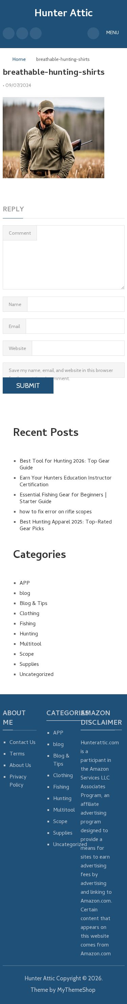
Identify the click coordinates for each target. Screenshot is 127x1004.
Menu (112, 33)
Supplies (29, 664)
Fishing (28, 624)
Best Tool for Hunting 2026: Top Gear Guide (65, 465)
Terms (17, 754)
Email (14, 326)
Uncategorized (37, 675)
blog (25, 593)
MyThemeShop (76, 989)
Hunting (29, 634)
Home (19, 59)
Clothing (29, 614)
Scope (27, 654)
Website (17, 348)
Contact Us (22, 743)
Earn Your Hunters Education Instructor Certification (66, 482)
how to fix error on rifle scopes (56, 512)
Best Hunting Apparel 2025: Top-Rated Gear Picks (66, 526)
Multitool (30, 644)
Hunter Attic (64, 14)
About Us (20, 766)
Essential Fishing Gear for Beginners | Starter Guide (63, 499)
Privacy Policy (17, 781)
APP (25, 583)
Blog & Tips (33, 604)
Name (15, 304)
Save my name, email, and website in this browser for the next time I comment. (61, 372)
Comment (20, 233)
